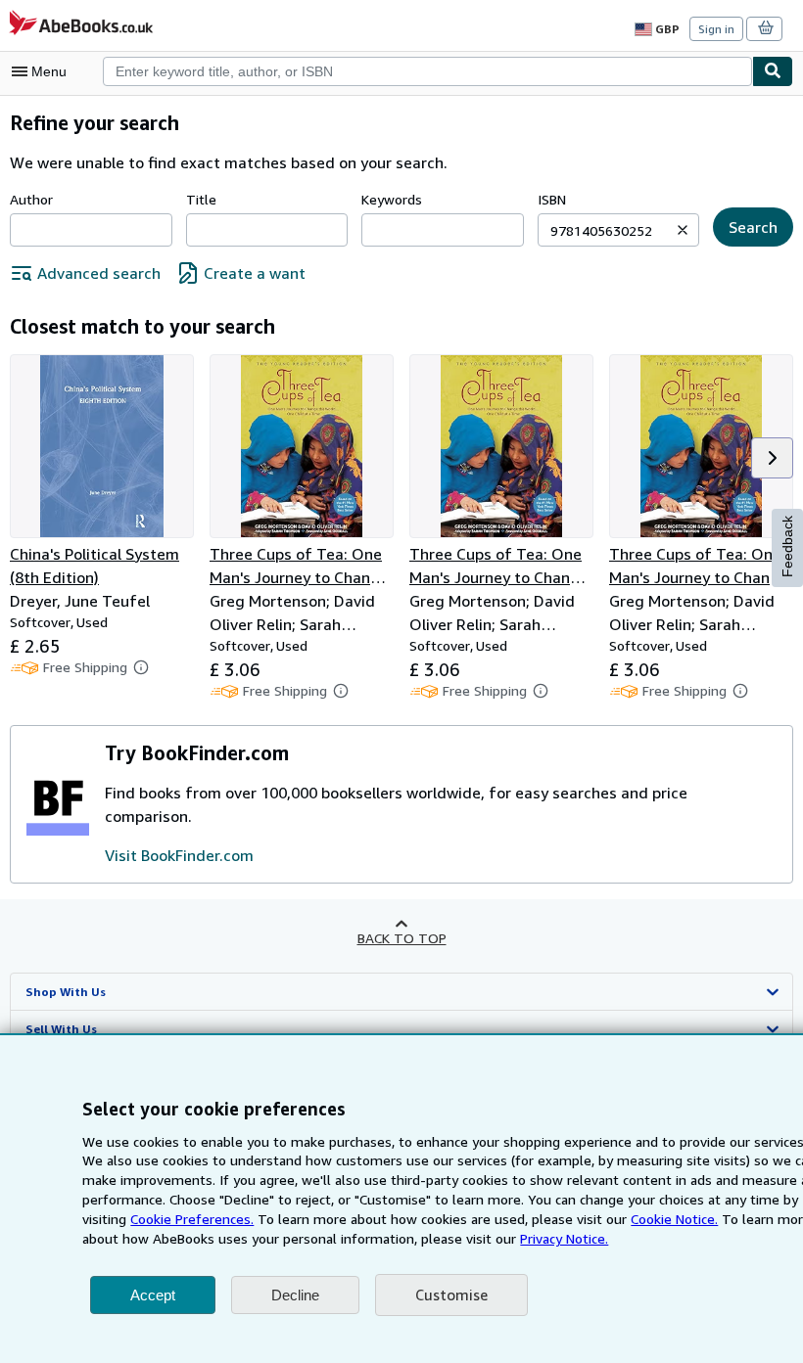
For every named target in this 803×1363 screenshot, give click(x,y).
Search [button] (753, 227)
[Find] (772, 71)
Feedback (787, 546)
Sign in (716, 29)
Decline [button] (295, 1295)
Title (201, 199)
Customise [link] (451, 1294)
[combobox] (427, 71)
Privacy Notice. (564, 1238)
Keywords (391, 199)
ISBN (552, 199)
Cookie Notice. (674, 1218)
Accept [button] (152, 1295)
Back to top (402, 938)
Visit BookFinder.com (179, 855)
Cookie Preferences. (192, 1218)
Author (31, 199)
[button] (682, 230)
